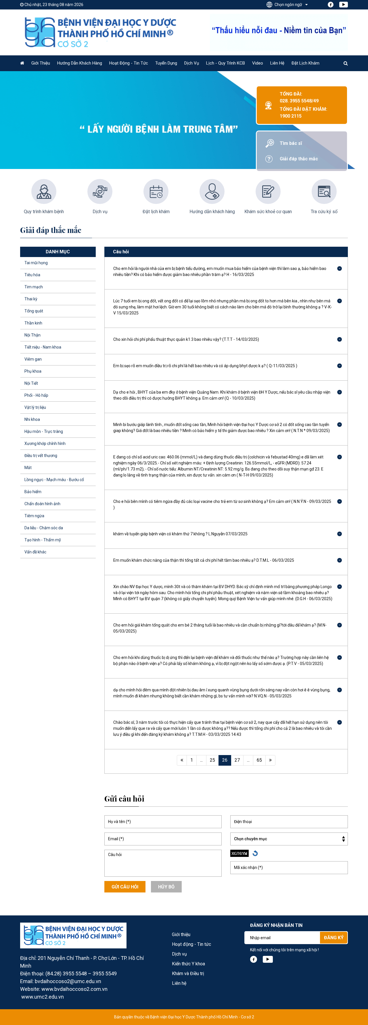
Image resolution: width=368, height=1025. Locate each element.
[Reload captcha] (255, 853)
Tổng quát (33, 311)
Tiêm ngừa (34, 516)
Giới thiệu (40, 63)
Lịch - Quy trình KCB (225, 63)
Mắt (28, 467)
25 (212, 760)
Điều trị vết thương (40, 455)
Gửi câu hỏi (125, 887)
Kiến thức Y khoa (188, 963)
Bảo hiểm (32, 491)
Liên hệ (277, 63)
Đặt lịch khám (305, 63)
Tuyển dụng (166, 63)
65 (259, 760)
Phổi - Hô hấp (36, 395)
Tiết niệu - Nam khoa (42, 347)
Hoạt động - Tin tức (128, 63)
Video (257, 63)
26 (224, 760)
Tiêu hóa (32, 275)
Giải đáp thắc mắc (299, 159)
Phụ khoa (32, 371)
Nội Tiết (31, 383)
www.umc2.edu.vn (42, 997)
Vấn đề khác (35, 552)
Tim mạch (33, 287)
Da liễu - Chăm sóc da (43, 528)
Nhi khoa (32, 419)
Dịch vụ (191, 63)
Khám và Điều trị (188, 973)
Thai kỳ (30, 299)
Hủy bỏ (166, 887)
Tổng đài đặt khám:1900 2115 (303, 112)
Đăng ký (334, 937)
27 (237, 760)
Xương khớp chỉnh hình (45, 443)
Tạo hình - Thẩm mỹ (42, 540)
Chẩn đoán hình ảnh (42, 503)
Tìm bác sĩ (291, 143)
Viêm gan (33, 359)
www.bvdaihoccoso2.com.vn (74, 989)
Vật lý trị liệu (35, 407)
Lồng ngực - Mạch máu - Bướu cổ (54, 479)
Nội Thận (32, 335)
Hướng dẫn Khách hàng (79, 63)
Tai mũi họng (36, 262)
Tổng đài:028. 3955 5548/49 (299, 97)
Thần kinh (33, 323)
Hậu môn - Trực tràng (43, 431)
